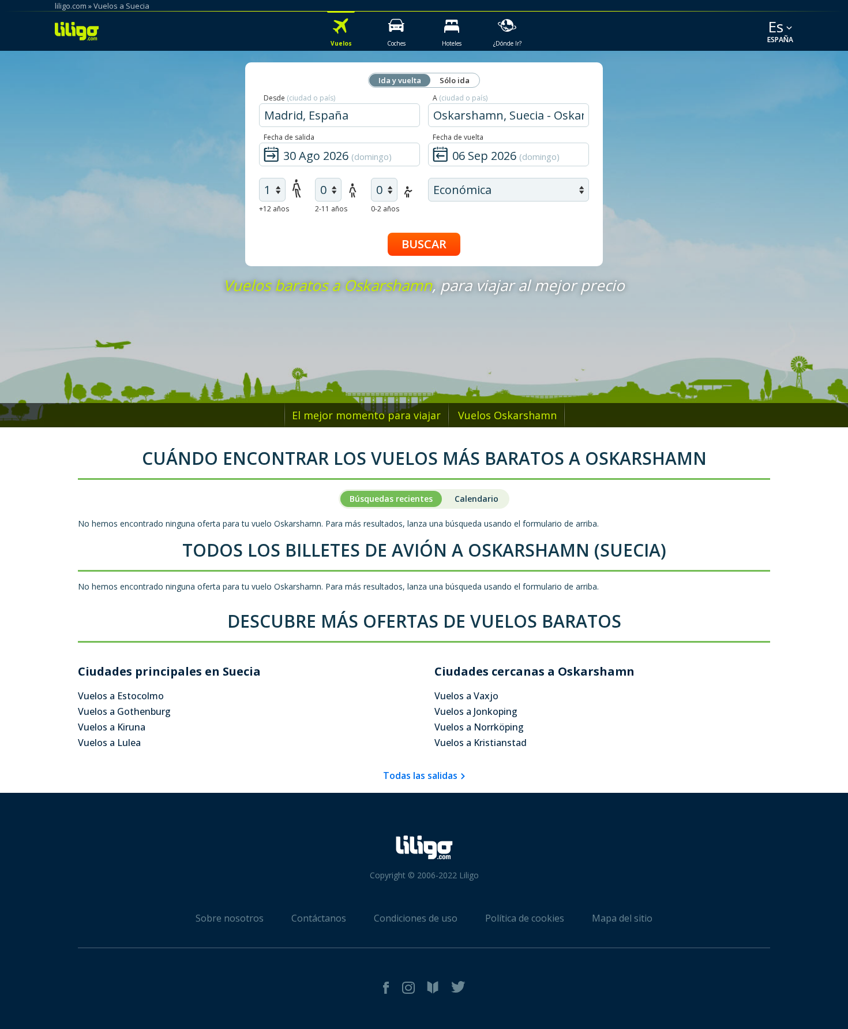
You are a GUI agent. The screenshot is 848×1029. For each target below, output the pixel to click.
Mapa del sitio (622, 918)
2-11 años (331, 209)
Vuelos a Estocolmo (121, 695)
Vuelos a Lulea (109, 742)
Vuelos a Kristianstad (480, 742)
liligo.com (71, 6)
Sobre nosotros (230, 918)
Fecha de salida (289, 137)
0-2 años (385, 209)
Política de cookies (524, 918)
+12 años (274, 209)
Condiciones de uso (415, 918)
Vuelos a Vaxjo (466, 695)
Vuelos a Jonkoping (475, 711)
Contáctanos (318, 918)
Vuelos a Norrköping (479, 727)
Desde (299, 98)
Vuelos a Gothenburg (124, 711)
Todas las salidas (420, 775)
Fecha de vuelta (458, 137)
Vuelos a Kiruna (111, 727)
